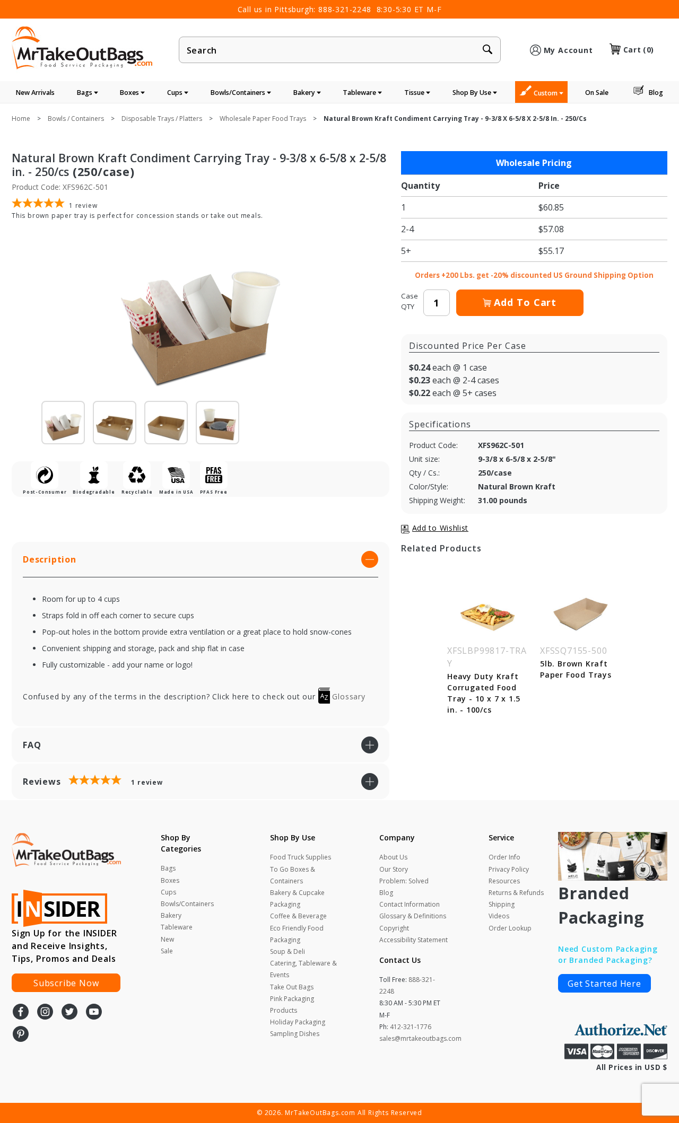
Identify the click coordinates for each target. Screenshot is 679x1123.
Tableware (360, 92)
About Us (393, 857)
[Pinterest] (21, 1035)
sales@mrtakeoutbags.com (420, 1038)
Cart (638, 50)
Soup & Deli (287, 951)
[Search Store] (487, 50)
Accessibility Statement (413, 939)
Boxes (130, 92)
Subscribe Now (66, 983)
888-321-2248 (344, 9)
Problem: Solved (404, 880)
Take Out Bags (292, 987)
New (167, 939)
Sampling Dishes (294, 1033)
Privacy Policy (509, 869)
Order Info (504, 857)
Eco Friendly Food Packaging (297, 934)
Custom (546, 93)
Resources (504, 880)
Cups (175, 92)
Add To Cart (525, 302)
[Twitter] (69, 1013)
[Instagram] (45, 1013)
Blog (656, 92)
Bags (85, 92)
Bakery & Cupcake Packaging (297, 898)
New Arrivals (35, 92)
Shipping (502, 904)
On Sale (596, 92)
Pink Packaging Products (292, 1004)
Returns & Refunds (516, 892)
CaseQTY (409, 301)
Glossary (347, 696)
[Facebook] (21, 1013)
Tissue (415, 92)
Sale (167, 950)
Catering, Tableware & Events (303, 969)
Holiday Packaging (297, 1022)
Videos (499, 915)
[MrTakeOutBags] (82, 49)
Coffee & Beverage (298, 915)
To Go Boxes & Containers (292, 875)
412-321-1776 (410, 1026)
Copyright (394, 928)
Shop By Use (472, 92)
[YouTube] (94, 1013)
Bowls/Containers (239, 92)
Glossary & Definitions (412, 915)
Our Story (393, 869)
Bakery (305, 92)
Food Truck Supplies (300, 857)
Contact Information (409, 904)
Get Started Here (604, 983)
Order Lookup (510, 928)
